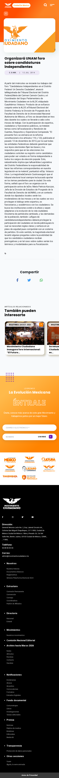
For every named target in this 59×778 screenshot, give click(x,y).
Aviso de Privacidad (29, 775)
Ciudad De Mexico (21, 5)
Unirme (42, 437)
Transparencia (14, 745)
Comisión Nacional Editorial (21, 640)
